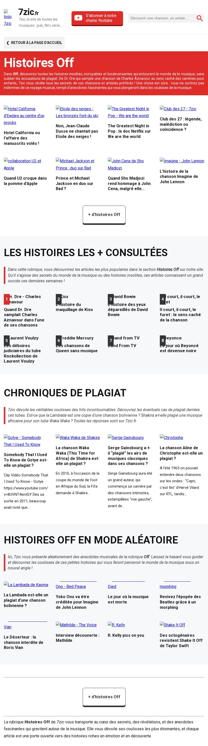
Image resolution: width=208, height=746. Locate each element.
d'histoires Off (104, 214)
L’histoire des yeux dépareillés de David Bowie (128, 309)
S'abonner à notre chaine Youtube (101, 18)
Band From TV (122, 345)
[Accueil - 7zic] (10, 18)
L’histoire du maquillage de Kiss (74, 307)
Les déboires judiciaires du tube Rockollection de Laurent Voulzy (22, 353)
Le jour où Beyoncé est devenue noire (179, 348)
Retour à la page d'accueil (36, 43)
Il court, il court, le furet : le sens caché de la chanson (180, 314)
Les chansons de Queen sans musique (77, 348)
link (26, 127)
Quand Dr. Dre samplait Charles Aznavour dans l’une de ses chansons (24, 317)
